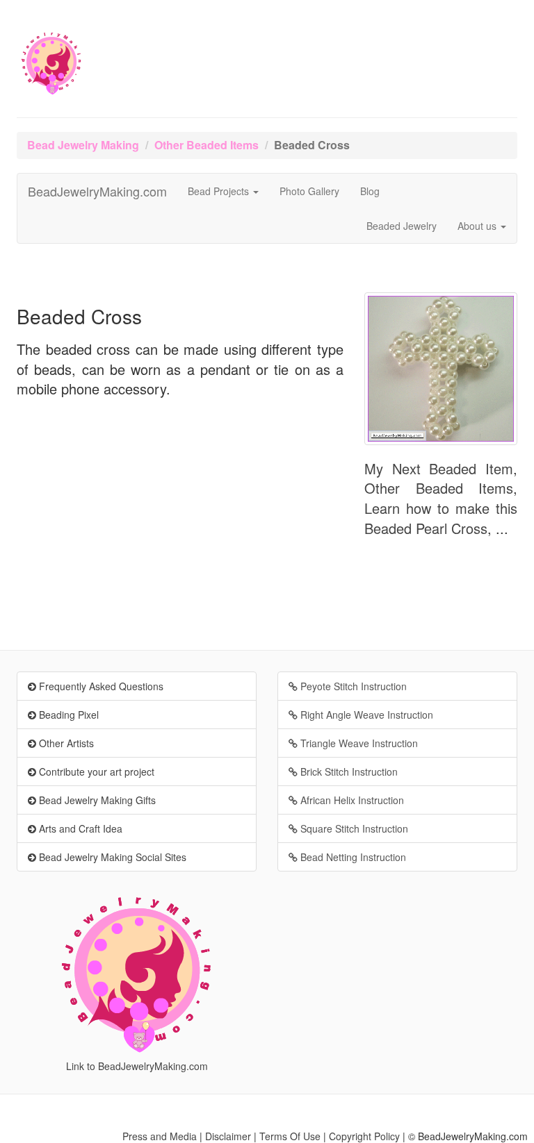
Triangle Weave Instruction (358, 743)
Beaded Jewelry (401, 226)
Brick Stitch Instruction (348, 771)
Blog (370, 191)
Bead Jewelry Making (83, 145)
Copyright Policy (364, 1136)
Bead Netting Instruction (352, 857)
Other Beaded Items (206, 145)
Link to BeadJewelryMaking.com (137, 1066)
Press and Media (159, 1136)
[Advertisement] (180, 517)
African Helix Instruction (351, 800)
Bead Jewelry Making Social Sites (111, 857)
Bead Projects (220, 191)
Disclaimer (228, 1136)
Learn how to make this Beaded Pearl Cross (440, 518)
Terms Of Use (290, 1136)
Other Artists (65, 743)
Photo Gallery (309, 191)
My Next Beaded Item (438, 468)
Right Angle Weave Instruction (365, 714)
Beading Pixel (67, 714)
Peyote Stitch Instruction (352, 686)
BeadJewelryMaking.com (97, 191)
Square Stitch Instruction (353, 828)
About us (478, 226)
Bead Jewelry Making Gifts (96, 800)
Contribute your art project (95, 771)
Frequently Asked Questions (99, 686)
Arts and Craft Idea (79, 828)
